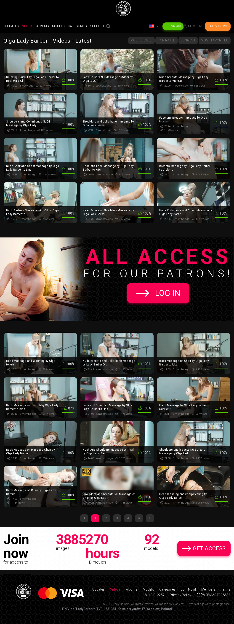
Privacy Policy (180, 595)
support (97, 26)
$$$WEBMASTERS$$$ (214, 595)
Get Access (209, 548)
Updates (12, 26)
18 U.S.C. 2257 (154, 595)
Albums (42, 26)
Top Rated (166, 40)
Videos (27, 26)
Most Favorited (214, 40)
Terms (226, 589)
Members (195, 26)
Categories (77, 26)
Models (58, 26)
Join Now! (188, 589)
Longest (188, 40)
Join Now (175, 26)
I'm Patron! (218, 26)
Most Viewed (141, 40)
